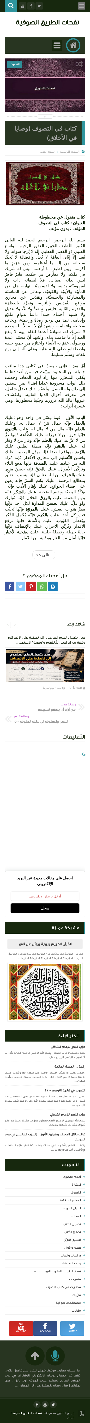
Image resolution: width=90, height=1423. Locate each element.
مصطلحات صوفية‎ (68, 1302)
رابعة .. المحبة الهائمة (69, 1066)
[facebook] (37, 1404)
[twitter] (53, 1404)
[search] (11, 6)
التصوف (76, 1192)
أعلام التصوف (72, 1176)
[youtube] (45, 1404)
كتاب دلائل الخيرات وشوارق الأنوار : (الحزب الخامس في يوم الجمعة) (45, 1137)
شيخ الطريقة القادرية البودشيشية (57, 1271)
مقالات (76, 1310)
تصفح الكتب (72, 1232)
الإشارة (76, 1184)
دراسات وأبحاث (71, 1255)
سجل (45, 908)
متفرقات (75, 1279)
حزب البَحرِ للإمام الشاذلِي (68, 1046)
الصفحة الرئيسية (69, 152)
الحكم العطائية (70, 1200)
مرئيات (76, 1295)
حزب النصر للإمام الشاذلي (67, 1114)
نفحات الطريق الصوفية (47, 22)
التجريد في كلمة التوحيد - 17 (65, 1090)
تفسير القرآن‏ (72, 1239)
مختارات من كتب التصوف (63, 1287)
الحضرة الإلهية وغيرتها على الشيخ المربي (45, 98)
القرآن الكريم (72, 1208)
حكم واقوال (72, 1247)
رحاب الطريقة (71, 1263)
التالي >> (44, 555)
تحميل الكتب (72, 1224)
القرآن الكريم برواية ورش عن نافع (45, 944)
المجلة (76, 1216)
